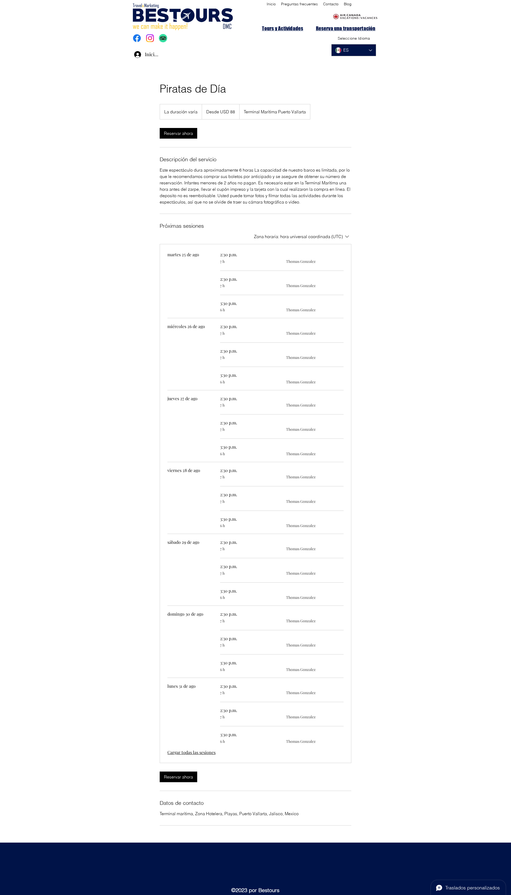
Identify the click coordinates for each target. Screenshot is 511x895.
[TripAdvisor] (163, 38)
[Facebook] (137, 38)
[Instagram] (150, 38)
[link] (178, 133)
